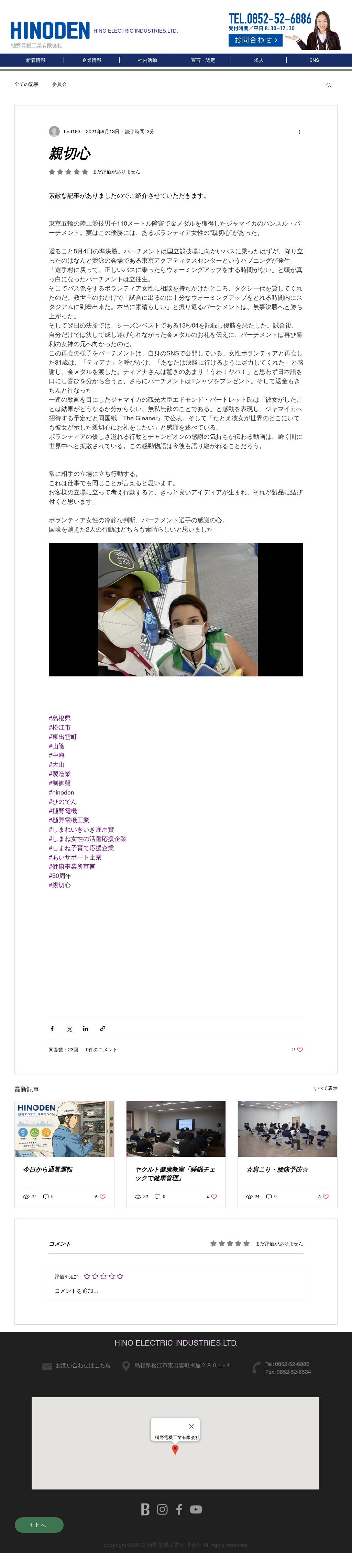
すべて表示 (326, 1088)
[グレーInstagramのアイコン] (162, 1509)
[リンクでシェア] (102, 1028)
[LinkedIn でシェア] (85, 1028)
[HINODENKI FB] (179, 1509)
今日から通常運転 (48, 1169)
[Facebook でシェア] (52, 1028)
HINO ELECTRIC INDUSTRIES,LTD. (136, 31)
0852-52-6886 (292, 1364)
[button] (314, 60)
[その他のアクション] (299, 131)
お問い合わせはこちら (83, 1365)
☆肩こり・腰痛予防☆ (277, 1169)
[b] (145, 1509)
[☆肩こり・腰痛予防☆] (287, 1129)
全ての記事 (26, 84)
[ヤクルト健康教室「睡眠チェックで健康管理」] (176, 1129)
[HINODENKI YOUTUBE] (196, 1509)
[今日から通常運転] (64, 1129)
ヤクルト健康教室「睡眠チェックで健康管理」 (175, 1173)
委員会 (59, 84)
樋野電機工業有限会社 (37, 45)
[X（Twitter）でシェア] (69, 1028)
